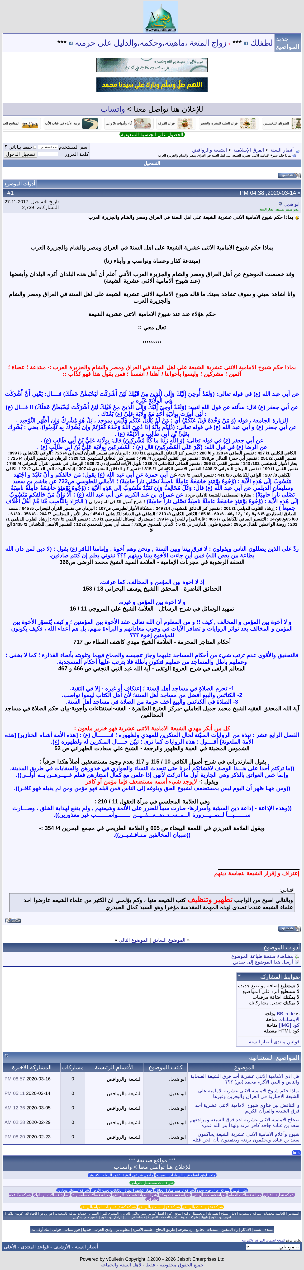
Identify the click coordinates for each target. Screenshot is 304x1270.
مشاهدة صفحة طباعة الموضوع (262, 956)
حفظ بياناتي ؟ (18, 147)
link (296, 1152)
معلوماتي (122, 1229)
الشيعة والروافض (209, 150)
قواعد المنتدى (35, 1246)
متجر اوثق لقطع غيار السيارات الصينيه (186, 1175)
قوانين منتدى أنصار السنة (274, 1041)
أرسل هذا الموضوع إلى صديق (263, 961)
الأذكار (246, 1229)
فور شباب (72, 1229)
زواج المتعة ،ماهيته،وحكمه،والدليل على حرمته (176, 42)
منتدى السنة (263, 1229)
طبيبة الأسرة (143, 1229)
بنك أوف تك (40, 1229)
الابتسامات (288, 1019)
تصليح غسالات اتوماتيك (51, 1195)
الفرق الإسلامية (248, 150)
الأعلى (10, 1246)
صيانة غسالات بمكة (175, 1195)
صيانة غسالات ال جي (209, 1195)
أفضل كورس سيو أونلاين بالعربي (142, 1213)
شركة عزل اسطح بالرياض (159, 1207)
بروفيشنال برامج (194, 1213)
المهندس (293, 1213)
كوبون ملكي (15, 1213)
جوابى (57, 1229)
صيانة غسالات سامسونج (91, 1195)
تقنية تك (213, 1213)
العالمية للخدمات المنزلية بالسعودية (262, 1213)
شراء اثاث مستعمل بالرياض (152, 1183)
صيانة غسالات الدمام (245, 1195)
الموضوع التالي (134, 940)
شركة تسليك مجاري (73, 1190)
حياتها (87, 1229)
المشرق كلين (110, 1213)
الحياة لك (31, 1213)
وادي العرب (103, 1229)
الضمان (94, 1213)
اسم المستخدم (74, 147)
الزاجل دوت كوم (111, 1217)
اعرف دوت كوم (221, 1217)
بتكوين (77, 1217)
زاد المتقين (229, 1229)
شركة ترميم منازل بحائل (174, 1190)
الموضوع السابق (169, 940)
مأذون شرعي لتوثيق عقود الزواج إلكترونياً (121, 1175)
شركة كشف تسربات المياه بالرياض (108, 1207)
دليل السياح (228, 1213)
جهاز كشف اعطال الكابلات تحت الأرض (122, 1190)
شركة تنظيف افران (279, 1195)
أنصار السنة (282, 150)
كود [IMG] (289, 1025)
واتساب (113, 109)
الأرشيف (61, 1246)
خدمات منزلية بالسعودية (70, 1213)
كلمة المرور (77, 154)
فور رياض (46, 1213)
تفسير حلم (91, 1217)
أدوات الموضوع (20, 183)
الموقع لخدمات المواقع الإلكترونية (263, 1240)
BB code (286, 1013)
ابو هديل (291, 204)
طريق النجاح (165, 1229)
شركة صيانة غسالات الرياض (135, 1195)
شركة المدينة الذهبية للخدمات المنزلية (173, 1217)
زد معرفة (185, 1229)
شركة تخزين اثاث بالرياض (203, 1207)
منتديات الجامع (206, 1229)
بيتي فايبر (239, 1190)
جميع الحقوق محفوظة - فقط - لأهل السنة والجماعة (152, 1264)
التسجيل (152, 163)
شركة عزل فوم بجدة (213, 1190)
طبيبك (204, 1217)
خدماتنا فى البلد (135, 1217)
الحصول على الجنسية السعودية (152, 134)
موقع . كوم (174, 1213)
